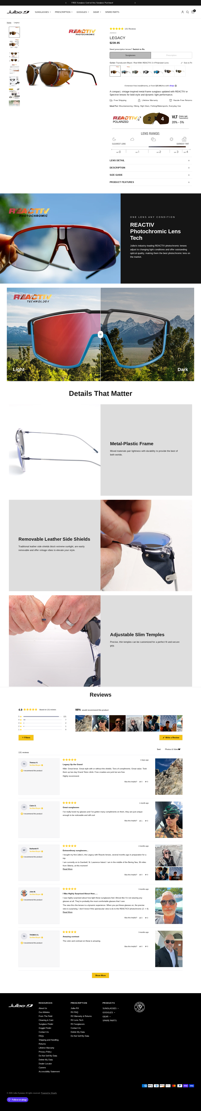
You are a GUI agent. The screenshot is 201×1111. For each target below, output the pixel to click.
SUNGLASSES (42, 12)
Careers (42, 1067)
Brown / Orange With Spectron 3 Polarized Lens (136, 71)
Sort (159, 749)
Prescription (171, 55)
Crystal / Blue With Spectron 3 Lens (158, 71)
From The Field (45, 1016)
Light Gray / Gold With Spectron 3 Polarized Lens (179, 71)
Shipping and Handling (49, 1040)
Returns (42, 1044)
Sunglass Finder (46, 1024)
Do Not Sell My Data (48, 1056)
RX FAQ (74, 1012)
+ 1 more (176, 878)
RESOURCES (45, 1003)
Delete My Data (46, 1059)
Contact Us (44, 1032)
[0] (192, 12)
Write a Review (172, 738)
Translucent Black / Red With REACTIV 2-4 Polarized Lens (115, 71)
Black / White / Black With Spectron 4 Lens (147, 71)
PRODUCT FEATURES (122, 182)
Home (9, 23)
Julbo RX (75, 1008)
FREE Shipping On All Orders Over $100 (111, 3)
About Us (43, 1008)
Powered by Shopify (49, 1093)
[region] (129, 723)
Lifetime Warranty (46, 1048)
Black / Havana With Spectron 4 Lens (169, 71)
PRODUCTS (109, 1003)
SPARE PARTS (112, 12)
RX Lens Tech (77, 1020)
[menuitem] (43, 12)
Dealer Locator (45, 1063)
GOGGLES (82, 12)
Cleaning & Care (46, 1020)
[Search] (187, 12)
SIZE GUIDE (116, 175)
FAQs (41, 1036)
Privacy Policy (45, 1052)
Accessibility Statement (49, 1071)
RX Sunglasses (78, 1024)
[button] (123, 28)
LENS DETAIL (117, 160)
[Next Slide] (180, 723)
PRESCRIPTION (62, 12)
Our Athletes (44, 1012)
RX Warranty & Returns (81, 1016)
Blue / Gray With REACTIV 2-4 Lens (125, 71)
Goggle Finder (45, 1028)
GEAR (96, 12)
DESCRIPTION (117, 168)
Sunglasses (130, 55)
